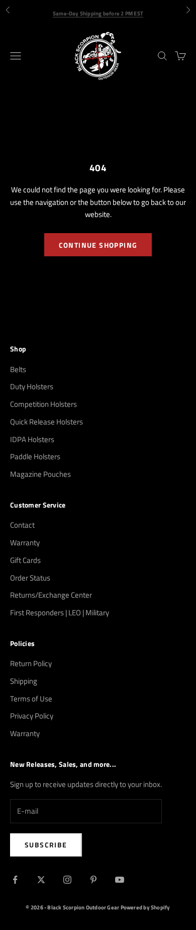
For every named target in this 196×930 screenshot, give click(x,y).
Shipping (23, 681)
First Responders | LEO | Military (59, 612)
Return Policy (31, 663)
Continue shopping (98, 245)
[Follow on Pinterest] (93, 880)
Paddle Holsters (35, 456)
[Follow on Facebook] (15, 880)
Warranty (25, 542)
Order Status (30, 578)
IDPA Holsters (32, 439)
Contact (22, 525)
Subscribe (46, 844)
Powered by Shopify (145, 907)
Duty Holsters (31, 386)
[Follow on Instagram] (67, 880)
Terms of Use (31, 698)
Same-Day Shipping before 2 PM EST (98, 11)
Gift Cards (25, 560)
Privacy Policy (31, 716)
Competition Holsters (43, 404)
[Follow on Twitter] (41, 880)
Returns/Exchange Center (51, 595)
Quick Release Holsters (46, 421)
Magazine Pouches (40, 474)
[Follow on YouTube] (120, 880)
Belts (18, 369)
